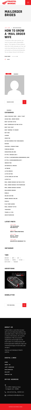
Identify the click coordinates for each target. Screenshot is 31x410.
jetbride (7, 168)
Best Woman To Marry (12, 130)
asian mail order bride (12, 119)
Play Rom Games (10, 204)
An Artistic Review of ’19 (17, 241)
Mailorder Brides (17, 27)
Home (6, 362)
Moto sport (7, 261)
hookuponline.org (10, 152)
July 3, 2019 (13, 224)
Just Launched (9, 367)
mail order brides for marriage (15, 185)
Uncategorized (9, 215)
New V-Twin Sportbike (17, 231)
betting (7, 133)
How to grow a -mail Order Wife (15, 34)
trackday (16, 261)
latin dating (9, 174)
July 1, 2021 (7, 27)
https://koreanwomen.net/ (13, 160)
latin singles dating (11, 176)
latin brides (9, 171)
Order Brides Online (11, 198)
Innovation (8, 163)
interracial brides (11, 165)
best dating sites (10, 122)
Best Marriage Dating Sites (13, 124)
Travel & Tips (9, 212)
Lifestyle (8, 179)
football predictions (12, 146)
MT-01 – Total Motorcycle (14, 236)
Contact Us (8, 374)
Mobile (7, 193)
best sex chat (9, 127)
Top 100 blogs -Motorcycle (15, 226)
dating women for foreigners (14, 141)
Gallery (7, 372)
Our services (9, 369)
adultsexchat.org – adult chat (15, 116)
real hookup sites (10, 207)
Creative (7, 138)
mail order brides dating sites (15, 182)
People (7, 201)
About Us (7, 364)
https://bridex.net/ (11, 154)
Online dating (9, 196)
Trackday (8, 209)
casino (7, 135)
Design (7, 143)
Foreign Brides (9, 149)
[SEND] (24, 305)
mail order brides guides (13, 187)
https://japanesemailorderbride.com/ (17, 157)
